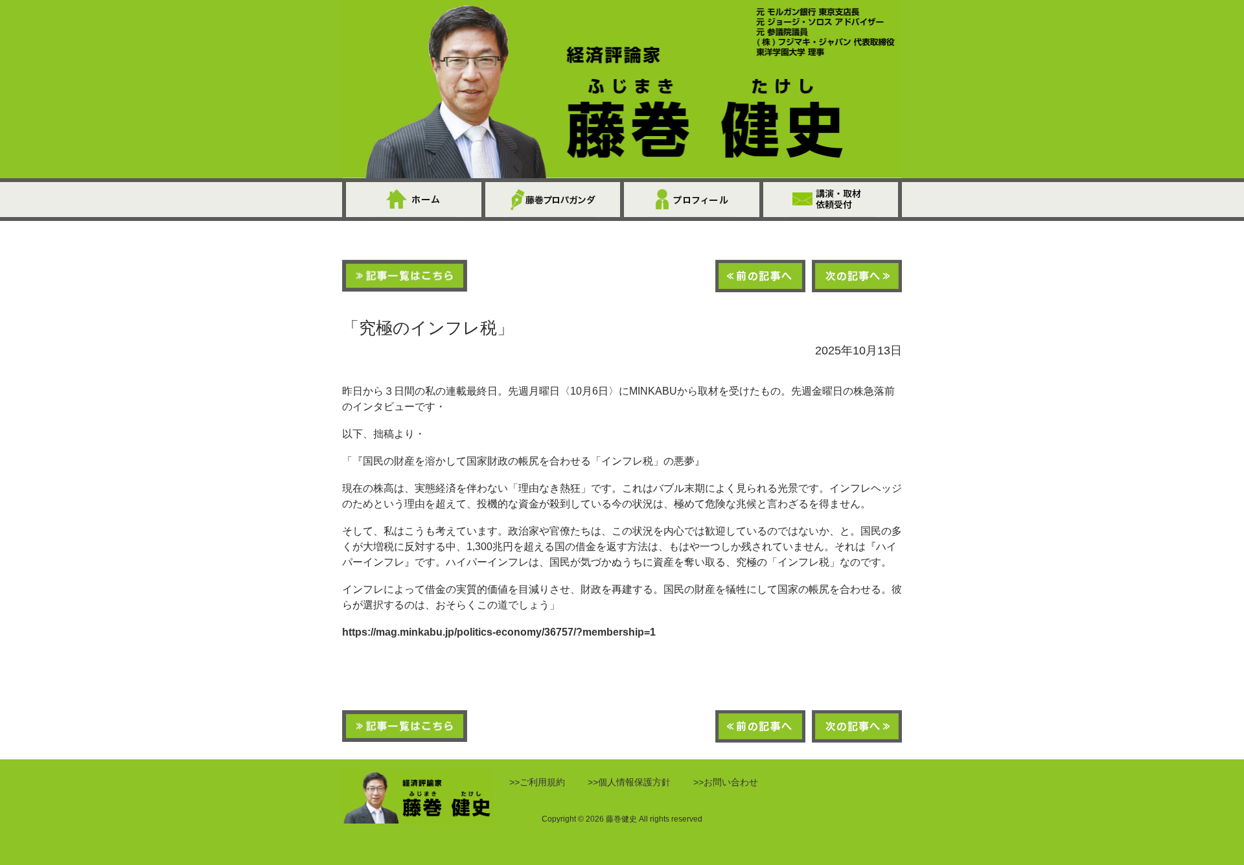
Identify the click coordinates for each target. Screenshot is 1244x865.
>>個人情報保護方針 (629, 782)
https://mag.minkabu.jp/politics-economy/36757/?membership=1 (499, 632)
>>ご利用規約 (537, 782)
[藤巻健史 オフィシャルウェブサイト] (622, 89)
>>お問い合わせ (725, 782)
